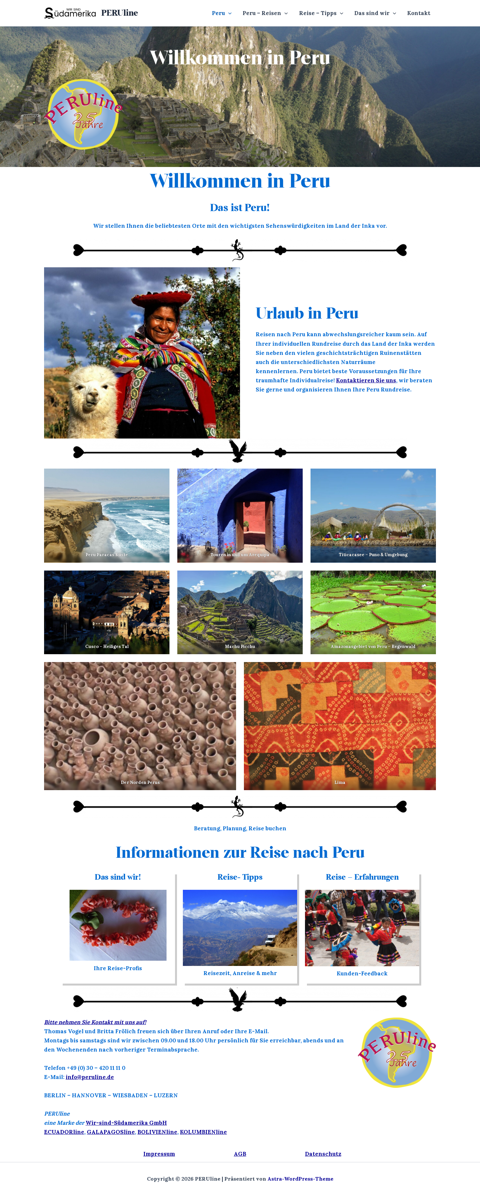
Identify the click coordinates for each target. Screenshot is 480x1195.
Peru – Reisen (262, 13)
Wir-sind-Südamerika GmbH (126, 1122)
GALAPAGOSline (111, 1132)
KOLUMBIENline (203, 1132)
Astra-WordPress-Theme (300, 1178)
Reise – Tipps (318, 13)
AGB (240, 1153)
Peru (218, 13)
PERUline (119, 12)
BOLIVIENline (157, 1132)
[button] (228, 13)
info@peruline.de (90, 1077)
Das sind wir (372, 13)
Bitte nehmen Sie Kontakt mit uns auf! (95, 1022)
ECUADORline (64, 1132)
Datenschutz (323, 1153)
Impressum (159, 1153)
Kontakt (418, 13)
